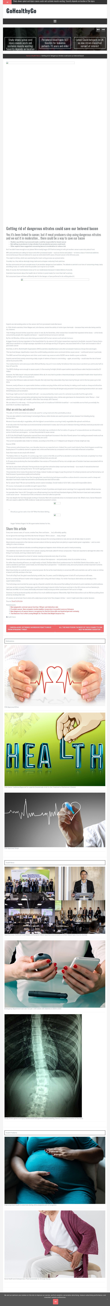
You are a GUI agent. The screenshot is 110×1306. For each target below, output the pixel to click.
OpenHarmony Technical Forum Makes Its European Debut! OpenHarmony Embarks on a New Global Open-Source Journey (46, 935)
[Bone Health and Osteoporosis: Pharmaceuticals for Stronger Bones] (55, 1244)
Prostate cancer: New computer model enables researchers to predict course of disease (42, 609)
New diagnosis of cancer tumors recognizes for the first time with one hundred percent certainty (45, 611)
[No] (107, 1299)
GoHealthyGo (21, 10)
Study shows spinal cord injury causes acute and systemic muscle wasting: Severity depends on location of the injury (44, 1118)
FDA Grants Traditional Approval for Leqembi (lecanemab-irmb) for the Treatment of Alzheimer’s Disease (40, 787)
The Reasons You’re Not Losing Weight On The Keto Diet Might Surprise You (37, 613)
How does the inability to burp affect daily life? (89, 41)
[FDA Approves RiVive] (55, 675)
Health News (36, 56)
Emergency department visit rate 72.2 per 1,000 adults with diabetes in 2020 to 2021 (33, 1009)
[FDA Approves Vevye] (55, 820)
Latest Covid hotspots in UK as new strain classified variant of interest (38, 2)
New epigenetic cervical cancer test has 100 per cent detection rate (34, 607)
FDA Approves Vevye (12, 848)
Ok (56, 1302)
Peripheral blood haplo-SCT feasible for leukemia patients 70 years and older (20, 43)
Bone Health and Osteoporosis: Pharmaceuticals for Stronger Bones (27, 1279)
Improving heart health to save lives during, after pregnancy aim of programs (30, 1205)
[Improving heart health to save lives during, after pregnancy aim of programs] (55, 1170)
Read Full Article (17, 601)
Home (28, 56)
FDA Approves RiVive (12, 707)
